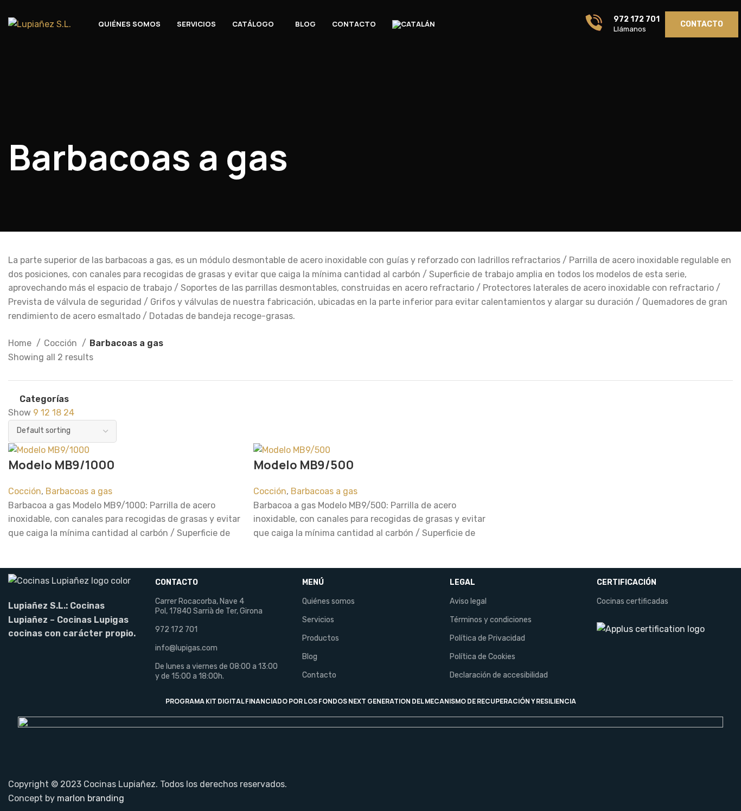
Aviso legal (468, 601)
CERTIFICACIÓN (626, 582)
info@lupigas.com (186, 648)
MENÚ (313, 582)
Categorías (44, 399)
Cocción (61, 343)
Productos (320, 638)
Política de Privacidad (487, 638)
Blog (309, 656)
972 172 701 (176, 629)
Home (21, 343)
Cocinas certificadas (632, 601)
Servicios (318, 619)
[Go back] (21, 117)
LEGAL (462, 582)
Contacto (319, 675)
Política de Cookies (482, 656)
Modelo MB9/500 (303, 465)
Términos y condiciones (491, 619)
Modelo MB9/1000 (61, 465)
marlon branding (90, 798)
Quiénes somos (328, 601)
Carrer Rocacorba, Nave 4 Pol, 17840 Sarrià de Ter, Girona (209, 606)
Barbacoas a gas (79, 491)
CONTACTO (176, 582)
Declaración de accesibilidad (499, 675)
